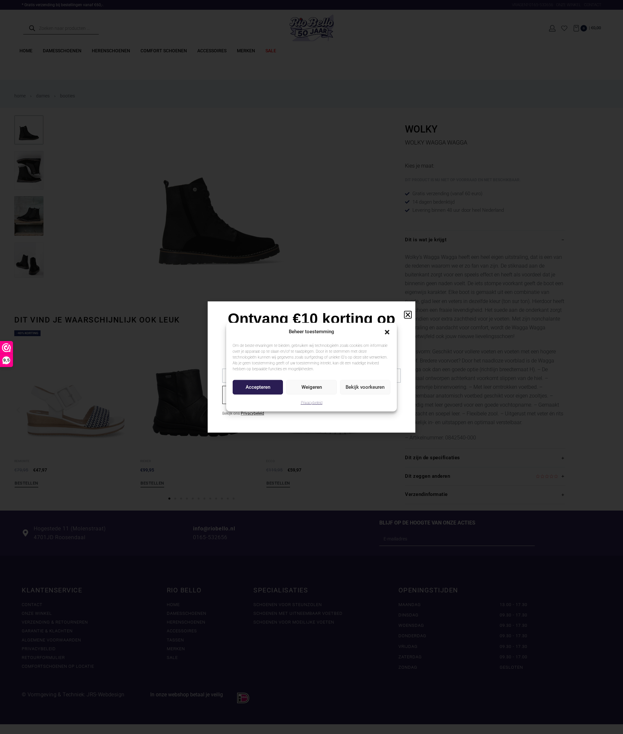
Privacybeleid (312, 402)
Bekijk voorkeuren (365, 387)
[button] (387, 331)
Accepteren (258, 387)
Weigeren (311, 387)
